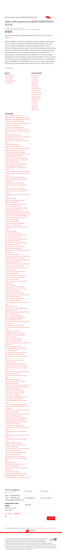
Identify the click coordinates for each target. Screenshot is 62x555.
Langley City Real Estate (12, 296)
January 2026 (35, 90)
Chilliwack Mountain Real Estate (14, 183)
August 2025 (35, 100)
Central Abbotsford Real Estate (14, 165)
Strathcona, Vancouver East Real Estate (17, 414)
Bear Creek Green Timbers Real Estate (16, 129)
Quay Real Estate (10, 362)
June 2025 (34, 104)
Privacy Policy (34, 528)
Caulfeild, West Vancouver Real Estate (16, 160)
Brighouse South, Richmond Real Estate (17, 148)
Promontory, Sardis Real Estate (14, 360)
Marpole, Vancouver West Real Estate (16, 308)
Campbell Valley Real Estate (13, 156)
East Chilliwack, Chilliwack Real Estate (16, 242)
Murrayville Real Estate (12, 331)
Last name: (45, 491)
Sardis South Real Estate (12, 389)
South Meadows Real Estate (13, 398)
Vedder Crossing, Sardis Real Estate (15, 445)
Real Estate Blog (10, 81)
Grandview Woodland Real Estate (15, 271)
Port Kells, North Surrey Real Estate (16, 352)
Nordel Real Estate (10, 337)
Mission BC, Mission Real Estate (14, 316)
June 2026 (34, 81)
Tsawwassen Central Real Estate (14, 425)
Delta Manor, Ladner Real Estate (15, 223)
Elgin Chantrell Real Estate (13, 248)
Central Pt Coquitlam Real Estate (15, 177)
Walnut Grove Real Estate (13, 450)
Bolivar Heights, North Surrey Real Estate (17, 137)
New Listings (8, 77)
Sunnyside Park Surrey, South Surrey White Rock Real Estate (25, 29)
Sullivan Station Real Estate (13, 416)
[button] (5, 513)
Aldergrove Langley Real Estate (14, 121)
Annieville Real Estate (11, 125)
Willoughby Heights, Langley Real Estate (17, 477)
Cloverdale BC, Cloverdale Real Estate (16, 208)
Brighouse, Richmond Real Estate (15, 150)
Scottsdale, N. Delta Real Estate (14, 393)
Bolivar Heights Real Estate (13, 135)
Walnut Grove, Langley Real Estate (15, 452)
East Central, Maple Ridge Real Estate (16, 239)
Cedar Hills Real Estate (12, 162)
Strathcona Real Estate (12, 412)
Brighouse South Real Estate (14, 146)
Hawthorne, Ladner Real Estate (14, 277)
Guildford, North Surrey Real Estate (16, 275)
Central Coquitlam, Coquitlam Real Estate (17, 171)
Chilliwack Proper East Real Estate (15, 189)
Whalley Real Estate (11, 462)
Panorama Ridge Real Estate (13, 346)
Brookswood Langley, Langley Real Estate (17, 154)
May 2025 (34, 106)
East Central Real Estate (12, 237)
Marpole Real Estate (11, 306)
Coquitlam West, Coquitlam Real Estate (17, 212)
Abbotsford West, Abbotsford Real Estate (17, 119)
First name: (29, 491)
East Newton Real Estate (12, 244)
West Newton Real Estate (12, 454)
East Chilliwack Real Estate (13, 241)
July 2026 (34, 79)
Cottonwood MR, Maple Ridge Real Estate (17, 214)
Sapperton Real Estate (12, 383)
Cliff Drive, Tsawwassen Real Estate (15, 204)
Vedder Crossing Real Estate (13, 443)
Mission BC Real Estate (11, 314)
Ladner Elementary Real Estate (14, 292)
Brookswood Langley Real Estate (15, 152)
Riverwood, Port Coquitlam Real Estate (17, 371)
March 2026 (35, 86)
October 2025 (35, 96)
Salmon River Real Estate (12, 379)
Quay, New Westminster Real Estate (16, 364)
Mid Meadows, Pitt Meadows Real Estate (17, 312)
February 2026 (35, 88)
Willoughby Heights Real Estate (14, 475)
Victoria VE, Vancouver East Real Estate (17, 448)
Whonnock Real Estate (12, 471)
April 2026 (34, 84)
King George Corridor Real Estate (15, 287)
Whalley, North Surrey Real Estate (15, 464)
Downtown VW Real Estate (13, 225)
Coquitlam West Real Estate (13, 210)
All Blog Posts (9, 75)
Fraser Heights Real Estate (13, 262)
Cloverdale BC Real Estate (13, 206)
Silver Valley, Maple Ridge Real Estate (16, 396)
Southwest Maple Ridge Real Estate (16, 404)
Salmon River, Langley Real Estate (15, 381)
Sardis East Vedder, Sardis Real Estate (16, 387)
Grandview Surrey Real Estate (14, 266)
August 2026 (35, 77)
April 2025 (34, 108)
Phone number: (46, 498)
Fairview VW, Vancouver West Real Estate (17, 256)
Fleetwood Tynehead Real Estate (15, 258)
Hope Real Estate (10, 285)
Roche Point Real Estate (12, 373)
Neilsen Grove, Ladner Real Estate (15, 335)
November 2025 (36, 94)
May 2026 (34, 83)
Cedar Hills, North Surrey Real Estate (16, 163)
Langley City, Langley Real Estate (15, 298)
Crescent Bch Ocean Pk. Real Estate (16, 215)
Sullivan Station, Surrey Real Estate (15, 418)
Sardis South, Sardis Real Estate (14, 391)
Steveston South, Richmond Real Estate (17, 410)
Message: (28, 505)
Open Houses (9, 79)
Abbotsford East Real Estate (13, 115)
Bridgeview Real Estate (12, 144)
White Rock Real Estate (12, 466)
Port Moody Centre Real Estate (14, 354)
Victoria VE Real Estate (12, 447)
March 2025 (35, 109)
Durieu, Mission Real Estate (13, 233)
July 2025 (34, 102)
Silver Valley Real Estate (12, 395)
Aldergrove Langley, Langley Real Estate (17, 123)
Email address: (30, 498)
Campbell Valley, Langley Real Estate (16, 158)
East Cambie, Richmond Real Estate (15, 235)
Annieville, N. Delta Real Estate (14, 127)
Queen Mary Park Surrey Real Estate (16, 366)
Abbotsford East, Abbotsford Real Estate (17, 117)
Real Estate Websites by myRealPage (47, 528)
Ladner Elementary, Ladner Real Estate (17, 294)
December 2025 (36, 92)
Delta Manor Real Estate (12, 221)
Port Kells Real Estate (11, 350)
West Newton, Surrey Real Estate (15, 456)
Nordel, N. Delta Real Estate (13, 339)
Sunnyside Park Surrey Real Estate (15, 420)
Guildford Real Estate (11, 273)
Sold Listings (8, 83)
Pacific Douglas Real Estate (13, 341)
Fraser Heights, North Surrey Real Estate (17, 264)
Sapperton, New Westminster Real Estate (17, 385)
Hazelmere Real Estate (12, 279)
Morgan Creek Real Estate (13, 319)
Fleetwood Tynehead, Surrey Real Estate (17, 260)
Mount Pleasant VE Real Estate (14, 325)
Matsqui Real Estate (11, 310)
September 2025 (36, 98)
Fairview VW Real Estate (12, 254)
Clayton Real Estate (11, 198)
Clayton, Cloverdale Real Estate (14, 200)
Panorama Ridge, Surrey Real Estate (16, 348)
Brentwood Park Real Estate (13, 139)
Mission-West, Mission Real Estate (15, 318)
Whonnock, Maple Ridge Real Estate (16, 473)
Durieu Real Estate (10, 231)
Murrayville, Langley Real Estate (14, 333)
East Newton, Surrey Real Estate (15, 246)
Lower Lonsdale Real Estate (13, 300)
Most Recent (35, 75)
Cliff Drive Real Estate (11, 202)
